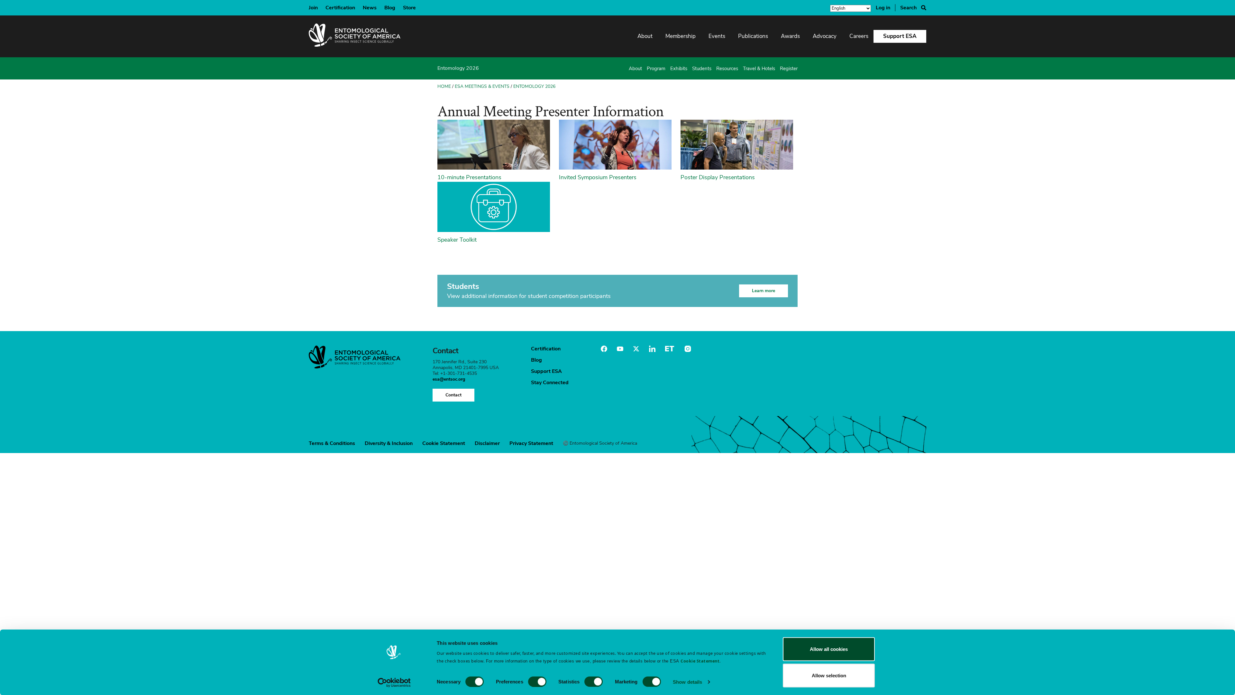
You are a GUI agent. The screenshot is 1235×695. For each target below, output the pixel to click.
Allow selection (829, 675)
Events (717, 36)
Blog (389, 7)
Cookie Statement (443, 443)
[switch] (537, 681)
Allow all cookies (829, 649)
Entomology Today (669, 349)
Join (313, 7)
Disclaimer (487, 443)
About (645, 36)
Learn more (763, 291)
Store (409, 7)
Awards (790, 36)
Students (701, 68)
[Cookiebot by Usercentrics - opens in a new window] (394, 682)
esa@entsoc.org (449, 379)
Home (444, 86)
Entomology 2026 (534, 86)
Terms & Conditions (332, 443)
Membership (680, 36)
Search (908, 7)
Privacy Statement (531, 443)
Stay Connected (550, 382)
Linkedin (652, 349)
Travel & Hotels (759, 68)
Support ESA (900, 36)
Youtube (620, 349)
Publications (753, 36)
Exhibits (678, 68)
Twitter (636, 349)
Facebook (604, 349)
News (370, 7)
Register (789, 68)
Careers (858, 36)
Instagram (687, 349)
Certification (340, 7)
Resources (727, 68)
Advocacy (825, 36)
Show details (687, 681)
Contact (453, 395)
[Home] (354, 36)
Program (656, 68)
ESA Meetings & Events (482, 86)
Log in (883, 7)
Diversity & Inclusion (389, 443)
